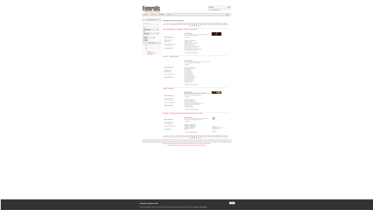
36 (167, 24)
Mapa (227, 14)
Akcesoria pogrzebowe (201, 145)
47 (190, 24)
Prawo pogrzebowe (199, 143)
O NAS (169, 14)
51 (198, 24)
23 (206, 23)
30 (220, 23)
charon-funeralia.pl (168, 105)
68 (194, 25)
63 (223, 24)
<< (164, 23)
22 (204, 23)
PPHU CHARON (168, 88)
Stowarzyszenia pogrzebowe (189, 143)
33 (226, 23)
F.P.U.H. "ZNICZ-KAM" (171, 56)
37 (169, 24)
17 (193, 23)
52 (200, 24)
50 (196, 24)
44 (184, 24)
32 (224, 23)
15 (189, 23)
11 (181, 23)
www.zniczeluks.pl (168, 48)
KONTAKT (161, 14)
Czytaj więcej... (203, 207)
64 (225, 24)
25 (210, 23)
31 (222, 23)
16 (191, 23)
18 (196, 23)
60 (216, 24)
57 (210, 24)
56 (208, 24)
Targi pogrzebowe (179, 143)
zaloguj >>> (149, 51)
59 (214, 24)
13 (185, 23)
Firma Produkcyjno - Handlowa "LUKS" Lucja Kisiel (180, 29)
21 (202, 23)
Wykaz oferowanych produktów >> (192, 52)
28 (216, 23)
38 (172, 24)
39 (174, 24)
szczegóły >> (187, 37)
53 (202, 24)
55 (206, 24)
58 (212, 24)
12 (183, 23)
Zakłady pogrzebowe (172, 145)
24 (208, 23)
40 (176, 24)
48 (192, 24)
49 (194, 24)
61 (218, 24)
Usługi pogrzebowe (180, 145)
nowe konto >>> (150, 54)
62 (220, 24)
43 (182, 24)
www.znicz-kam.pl (168, 77)
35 (165, 24)
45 (186, 24)
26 (212, 23)
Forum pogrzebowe (207, 143)
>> (200, 25)
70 (198, 25)
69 (196, 25)
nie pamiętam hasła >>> (152, 52)
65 (227, 24)
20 (200, 23)
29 (218, 23)
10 (179, 23)
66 (190, 25)
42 (180, 24)
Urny (188, 145)
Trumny (185, 145)
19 (198, 23)
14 (187, 23)
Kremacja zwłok (193, 145)
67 (192, 25)
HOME (145, 14)
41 (178, 24)
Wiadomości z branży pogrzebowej (169, 143)
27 (214, 23)
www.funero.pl (167, 129)
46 (188, 24)
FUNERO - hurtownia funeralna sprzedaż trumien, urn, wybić (182, 113)
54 (204, 24)
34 (163, 24)
